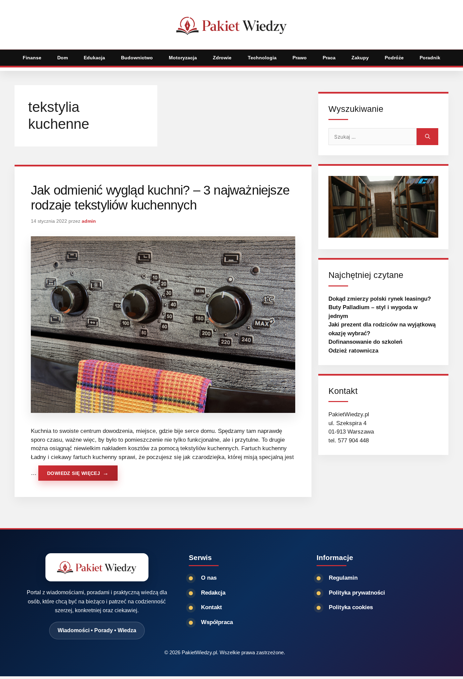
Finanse (32, 57)
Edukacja (94, 57)
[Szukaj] (427, 136)
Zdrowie (222, 57)
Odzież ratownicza (353, 350)
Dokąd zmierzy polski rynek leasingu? (379, 299)
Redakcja (213, 593)
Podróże (394, 57)
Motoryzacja (183, 57)
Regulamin (343, 578)
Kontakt (211, 607)
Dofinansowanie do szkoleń (365, 342)
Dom (62, 57)
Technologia (262, 57)
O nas (209, 578)
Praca (329, 57)
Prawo (300, 57)
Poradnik (430, 57)
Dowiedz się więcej (73, 473)
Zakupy (360, 57)
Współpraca (217, 622)
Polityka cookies (351, 607)
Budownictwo (137, 57)
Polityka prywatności (357, 593)
